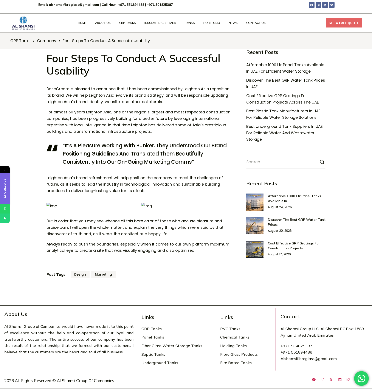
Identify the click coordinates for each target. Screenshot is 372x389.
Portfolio (211, 23)
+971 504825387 (160, 5)
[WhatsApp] (5, 209)
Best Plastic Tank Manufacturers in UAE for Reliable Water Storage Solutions (283, 114)
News (233, 23)
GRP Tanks (127, 23)
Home (82, 23)
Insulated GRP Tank (160, 23)
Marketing (103, 274)
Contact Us (256, 23)
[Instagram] (318, 5)
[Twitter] (332, 5)
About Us (103, 23)
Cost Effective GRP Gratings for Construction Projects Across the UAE (282, 99)
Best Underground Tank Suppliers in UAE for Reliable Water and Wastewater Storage (284, 133)
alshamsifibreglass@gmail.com (74, 5)
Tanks (190, 23)
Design (80, 274)
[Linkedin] (325, 5)
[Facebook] (312, 5)
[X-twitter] (331, 379)
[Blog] (348, 379)
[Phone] (5, 218)
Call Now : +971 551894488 (123, 5)
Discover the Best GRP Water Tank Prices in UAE (285, 83)
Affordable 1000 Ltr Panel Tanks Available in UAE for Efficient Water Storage (285, 68)
